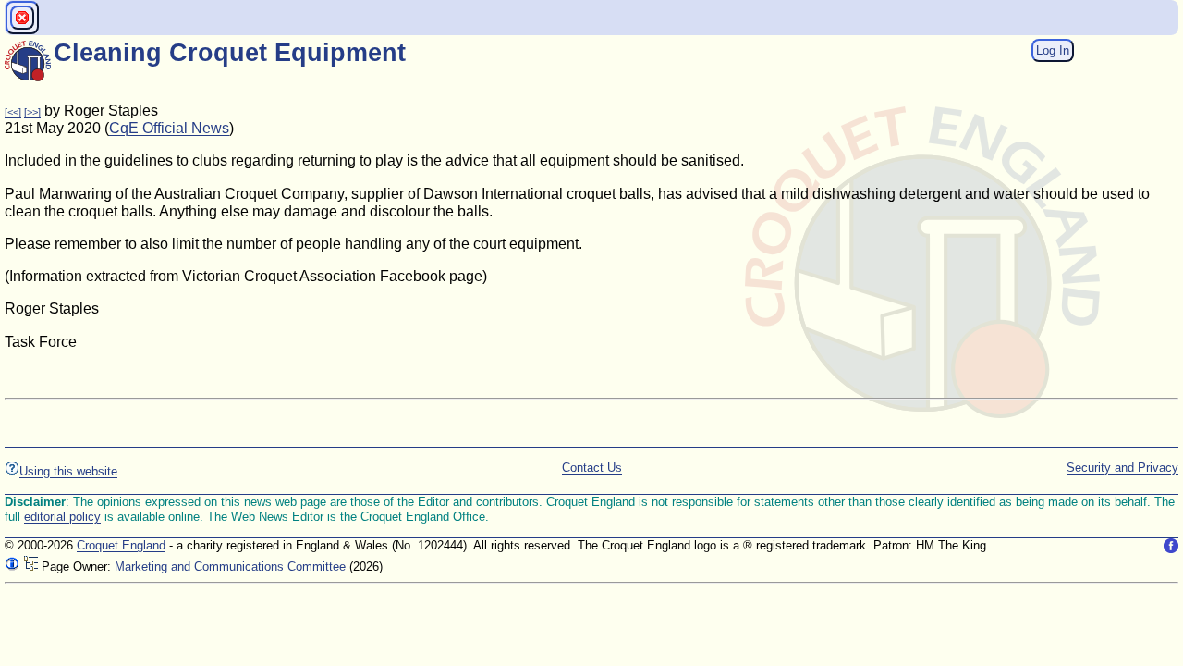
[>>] (32, 111)
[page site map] (30, 567)
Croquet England (121, 545)
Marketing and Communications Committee (230, 567)
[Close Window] (22, 18)
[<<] (13, 111)
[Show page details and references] (12, 567)
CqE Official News (169, 128)
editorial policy (62, 517)
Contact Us (592, 468)
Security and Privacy (1122, 468)
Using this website (68, 471)
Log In (1052, 50)
